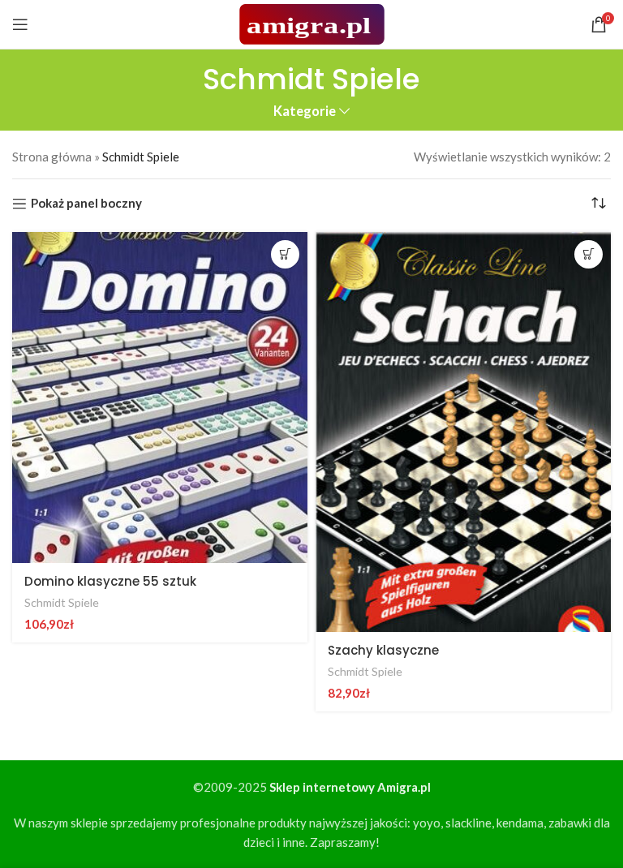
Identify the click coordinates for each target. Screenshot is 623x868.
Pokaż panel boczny (86, 203)
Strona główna (52, 156)
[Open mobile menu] (20, 24)
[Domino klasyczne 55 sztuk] (159, 397)
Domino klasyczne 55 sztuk (110, 581)
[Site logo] (312, 22)
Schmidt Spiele (61, 602)
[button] (285, 254)
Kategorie (304, 111)
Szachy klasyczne (383, 650)
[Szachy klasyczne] (463, 432)
